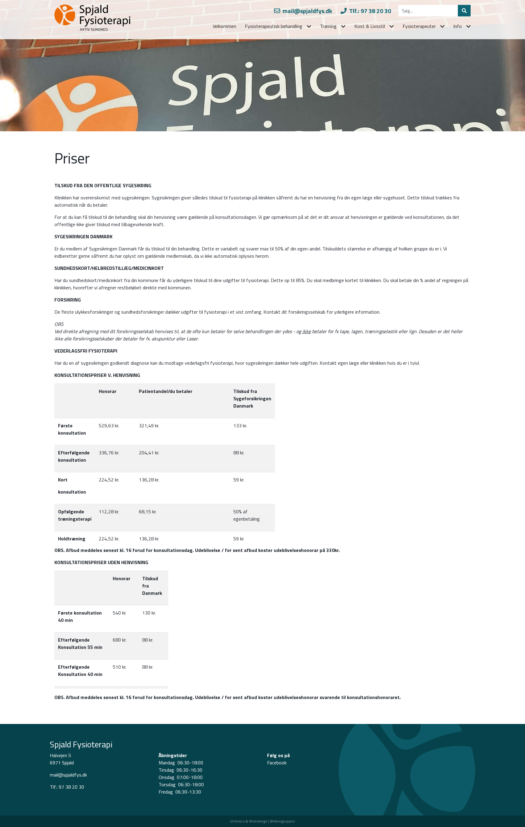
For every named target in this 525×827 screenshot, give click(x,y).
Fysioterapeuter (419, 26)
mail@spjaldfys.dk (306, 11)
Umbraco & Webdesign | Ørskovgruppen (262, 821)
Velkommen (224, 26)
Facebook (277, 762)
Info (457, 26)
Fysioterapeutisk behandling (273, 26)
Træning (328, 26)
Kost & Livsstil (369, 26)
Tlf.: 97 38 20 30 (369, 11)
